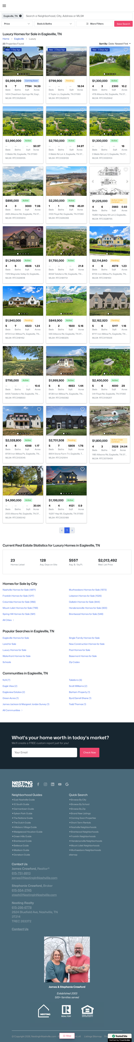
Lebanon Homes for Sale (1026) (85, 595)
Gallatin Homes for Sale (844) (84, 601)
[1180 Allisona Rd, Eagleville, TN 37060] (110, 420)
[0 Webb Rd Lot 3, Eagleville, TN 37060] (110, 120)
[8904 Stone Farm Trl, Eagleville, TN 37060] (66, 420)
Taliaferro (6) (75, 680)
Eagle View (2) (10, 686)
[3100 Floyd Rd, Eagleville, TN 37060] (66, 180)
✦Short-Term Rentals (80, 822)
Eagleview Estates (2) (14, 692)
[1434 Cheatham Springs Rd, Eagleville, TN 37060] (23, 61)
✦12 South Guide (20, 804)
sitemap (73, 854)
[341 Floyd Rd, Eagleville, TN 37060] (110, 360)
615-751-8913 (21, 873)
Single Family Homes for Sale (84, 637)
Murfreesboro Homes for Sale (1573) (88, 589)
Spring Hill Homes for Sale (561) (19, 614)
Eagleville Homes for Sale (16, 637)
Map (68, 1035)
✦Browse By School (79, 804)
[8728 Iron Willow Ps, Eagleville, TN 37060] (66, 360)
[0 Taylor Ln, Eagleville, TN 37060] (66, 61)
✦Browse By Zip (77, 809)
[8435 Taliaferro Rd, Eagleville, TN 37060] (23, 360)
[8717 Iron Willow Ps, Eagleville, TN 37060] (110, 300)
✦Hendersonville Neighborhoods (85, 841)
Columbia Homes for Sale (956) (19, 601)
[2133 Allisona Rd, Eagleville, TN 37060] (23, 480)
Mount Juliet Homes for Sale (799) (20, 607)
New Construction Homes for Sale (87, 643)
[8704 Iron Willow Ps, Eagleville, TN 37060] (23, 300)
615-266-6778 (22, 907)
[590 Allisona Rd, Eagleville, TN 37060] (66, 300)
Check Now (89, 752)
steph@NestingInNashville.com (34, 895)
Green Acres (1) (11, 698)
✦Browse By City (77, 799)
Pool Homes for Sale (79, 650)
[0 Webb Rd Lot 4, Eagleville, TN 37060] (66, 120)
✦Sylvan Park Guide (22, 813)
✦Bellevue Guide (20, 845)
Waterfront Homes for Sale (17, 656)
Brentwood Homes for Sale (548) (86, 614)
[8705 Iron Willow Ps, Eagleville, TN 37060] (110, 240)
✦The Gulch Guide (21, 822)
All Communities (11, 710)
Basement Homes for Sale (83, 656)
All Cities (7, 620)
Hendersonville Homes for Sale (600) (88, 607)
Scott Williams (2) (78, 686)
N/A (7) (6, 680)
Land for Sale (9, 643)
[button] (4, 6)
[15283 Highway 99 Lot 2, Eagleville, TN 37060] (110, 180)
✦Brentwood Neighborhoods (84, 831)
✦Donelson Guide (21, 854)
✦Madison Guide (20, 850)
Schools (7, 662)
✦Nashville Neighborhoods (82, 827)
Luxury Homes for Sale (14, 650)
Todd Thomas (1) (77, 704)
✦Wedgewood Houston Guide (27, 831)
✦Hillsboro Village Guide (24, 827)
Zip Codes (74, 662)
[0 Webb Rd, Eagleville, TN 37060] (23, 120)
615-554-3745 (22, 890)
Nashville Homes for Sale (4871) (19, 589)
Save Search (123, 23)
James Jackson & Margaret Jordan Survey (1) (26, 704)
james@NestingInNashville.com (34, 878)
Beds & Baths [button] (44, 23)
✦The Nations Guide (22, 818)
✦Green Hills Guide (21, 836)
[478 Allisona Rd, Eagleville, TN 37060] (110, 61)
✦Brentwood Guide (22, 841)
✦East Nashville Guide (23, 799)
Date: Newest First (119, 43)
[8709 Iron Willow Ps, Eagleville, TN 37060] (23, 420)
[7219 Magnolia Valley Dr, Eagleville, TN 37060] (23, 240)
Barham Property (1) (79, 692)
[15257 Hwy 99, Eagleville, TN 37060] (66, 480)
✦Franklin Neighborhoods (82, 836)
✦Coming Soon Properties (82, 818)
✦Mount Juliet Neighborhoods (84, 845)
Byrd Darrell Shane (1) (80, 698)
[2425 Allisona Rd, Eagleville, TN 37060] (23, 180)
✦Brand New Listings (80, 813)
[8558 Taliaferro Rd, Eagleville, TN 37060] (66, 240)
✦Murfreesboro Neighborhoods (85, 850)
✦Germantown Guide (23, 809)
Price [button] (7, 23)
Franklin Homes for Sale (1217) (18, 595)
